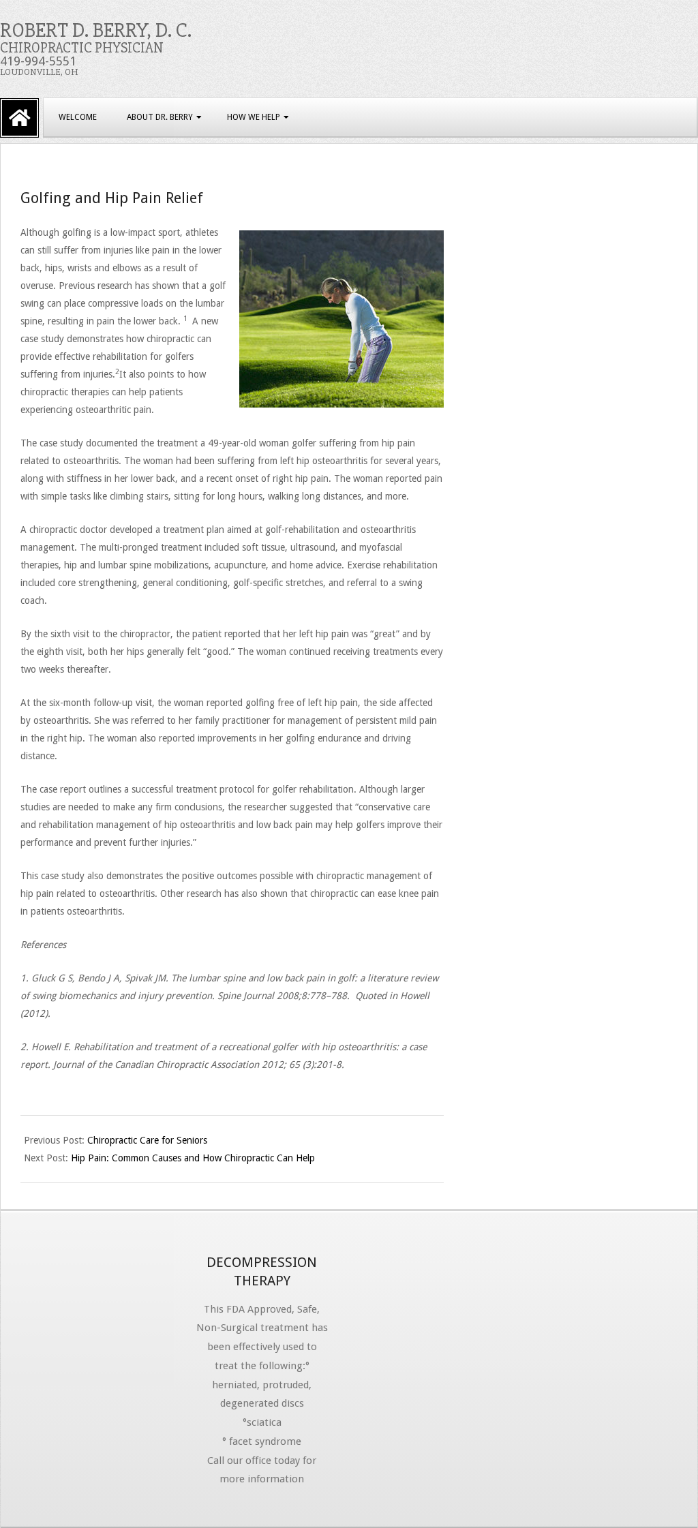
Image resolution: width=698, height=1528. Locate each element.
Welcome (78, 117)
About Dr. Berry (160, 117)
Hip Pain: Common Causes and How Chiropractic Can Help (193, 1157)
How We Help (253, 117)
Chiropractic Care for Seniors (147, 1140)
